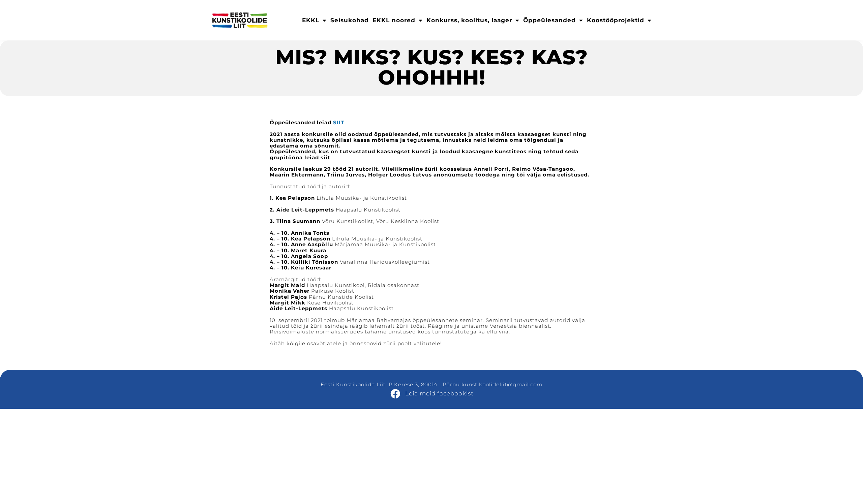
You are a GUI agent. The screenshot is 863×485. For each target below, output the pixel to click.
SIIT (338, 122)
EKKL (310, 20)
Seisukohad (349, 20)
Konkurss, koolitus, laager (469, 20)
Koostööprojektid (615, 20)
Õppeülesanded (549, 20)
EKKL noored (394, 20)
